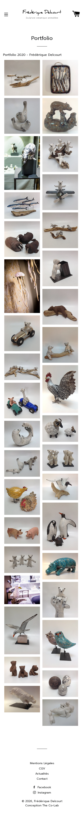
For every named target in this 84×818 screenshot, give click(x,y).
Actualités (42, 774)
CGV (42, 768)
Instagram (44, 792)
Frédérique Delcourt (48, 801)
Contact (42, 779)
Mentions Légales (42, 763)
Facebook (43, 787)
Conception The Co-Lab (42, 805)
